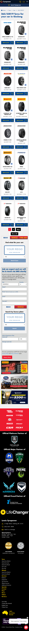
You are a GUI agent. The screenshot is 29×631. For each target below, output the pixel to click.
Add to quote (6, 42)
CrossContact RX (7, 166)
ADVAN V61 (7, 217)
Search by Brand (6, 565)
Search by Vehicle (6, 561)
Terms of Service (15, 353)
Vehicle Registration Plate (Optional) (8, 336)
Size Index (4, 601)
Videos (4, 594)
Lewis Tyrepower (15, 5)
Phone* (10, 292)
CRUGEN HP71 (21, 36)
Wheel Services (5, 583)
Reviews (4, 596)
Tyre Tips (4, 568)
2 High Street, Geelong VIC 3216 (13, 523)
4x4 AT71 (7, 192)
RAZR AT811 (7, 87)
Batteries (4, 578)
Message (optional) (6, 342)
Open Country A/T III (7, 36)
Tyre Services (5, 581)
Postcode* (4, 301)
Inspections (4, 579)
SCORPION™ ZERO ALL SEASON (21, 114)
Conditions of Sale (18, 627)
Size (3, 282)
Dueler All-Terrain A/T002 (21, 140)
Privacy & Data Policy (10, 627)
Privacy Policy (5, 353)
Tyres (3, 559)
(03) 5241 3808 (9, 526)
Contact (4, 589)
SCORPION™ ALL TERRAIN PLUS (7, 114)
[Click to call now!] (20, 2)
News (3, 593)
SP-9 (21, 192)
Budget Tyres (5, 605)
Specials (4, 587)
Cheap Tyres (5, 607)
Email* (3, 296)
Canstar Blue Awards (7, 603)
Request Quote (7, 357)
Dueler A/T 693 (7, 140)
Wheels (4, 570)
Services (4, 576)
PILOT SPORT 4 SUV (21, 87)
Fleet (3, 591)
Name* (4, 287)
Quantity (21, 282)
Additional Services (6, 585)
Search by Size (5, 563)
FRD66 (21, 166)
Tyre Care (4, 566)
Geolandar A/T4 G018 (21, 218)
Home (4, 10)
